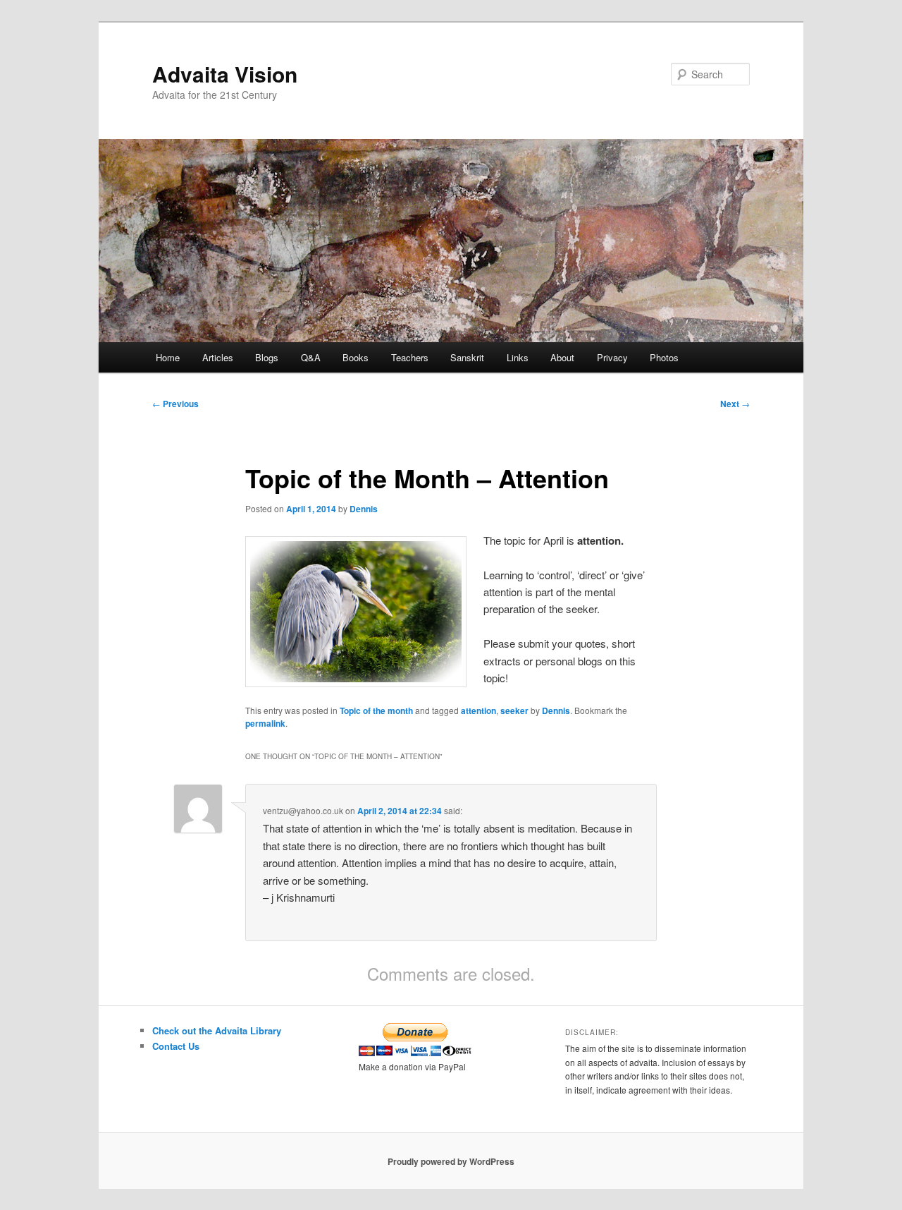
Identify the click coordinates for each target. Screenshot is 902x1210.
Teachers (409, 357)
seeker (514, 710)
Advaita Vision (224, 74)
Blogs (266, 357)
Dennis (364, 508)
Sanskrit (467, 357)
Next (735, 403)
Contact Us (175, 1046)
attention (478, 710)
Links (518, 357)
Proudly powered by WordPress (451, 1161)
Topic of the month (376, 710)
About (562, 357)
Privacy (612, 357)
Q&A (311, 357)
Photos (664, 357)
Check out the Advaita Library (216, 1030)
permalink (265, 723)
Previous (175, 403)
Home (168, 357)
